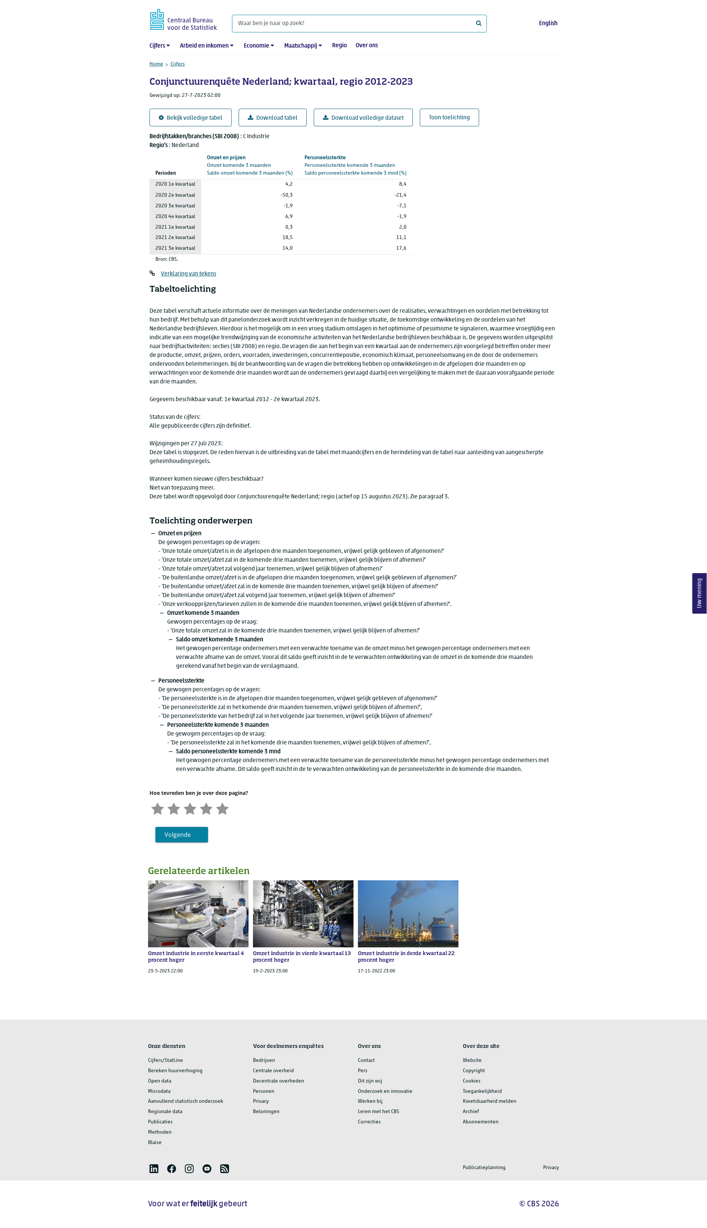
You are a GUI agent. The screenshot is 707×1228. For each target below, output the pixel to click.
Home (156, 64)
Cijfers (157, 46)
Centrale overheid (273, 1071)
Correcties (369, 1122)
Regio (339, 46)
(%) (250, 165)
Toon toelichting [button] (449, 118)
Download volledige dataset (367, 118)
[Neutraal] (190, 807)
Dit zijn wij (370, 1081)
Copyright (474, 1071)
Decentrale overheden (278, 1081)
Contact (366, 1060)
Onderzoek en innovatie (385, 1091)
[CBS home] (184, 18)
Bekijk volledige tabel (194, 118)
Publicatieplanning (484, 1167)
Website (472, 1060)
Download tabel (277, 118)
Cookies (472, 1081)
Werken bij (370, 1101)
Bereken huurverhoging (175, 1071)
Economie (256, 46)
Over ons (367, 46)
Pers (362, 1071)
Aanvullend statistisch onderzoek (185, 1101)
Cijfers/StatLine (165, 1060)
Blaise (155, 1142)
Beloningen (266, 1111)
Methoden (160, 1132)
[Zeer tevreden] (222, 807)
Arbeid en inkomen (204, 46)
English (548, 24)
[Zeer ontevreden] (158, 807)
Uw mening (700, 593)
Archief (471, 1111)
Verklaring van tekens (188, 274)
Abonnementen (481, 1122)
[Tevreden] (206, 807)
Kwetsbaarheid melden (489, 1101)
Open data (159, 1081)
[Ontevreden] (174, 807)
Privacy (261, 1101)
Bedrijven (264, 1060)
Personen (263, 1091)
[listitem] (154, 1169)
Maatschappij (300, 46)
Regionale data (165, 1111)
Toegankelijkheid (482, 1091)
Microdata (159, 1091)
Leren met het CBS (378, 1111)
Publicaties (160, 1122)
